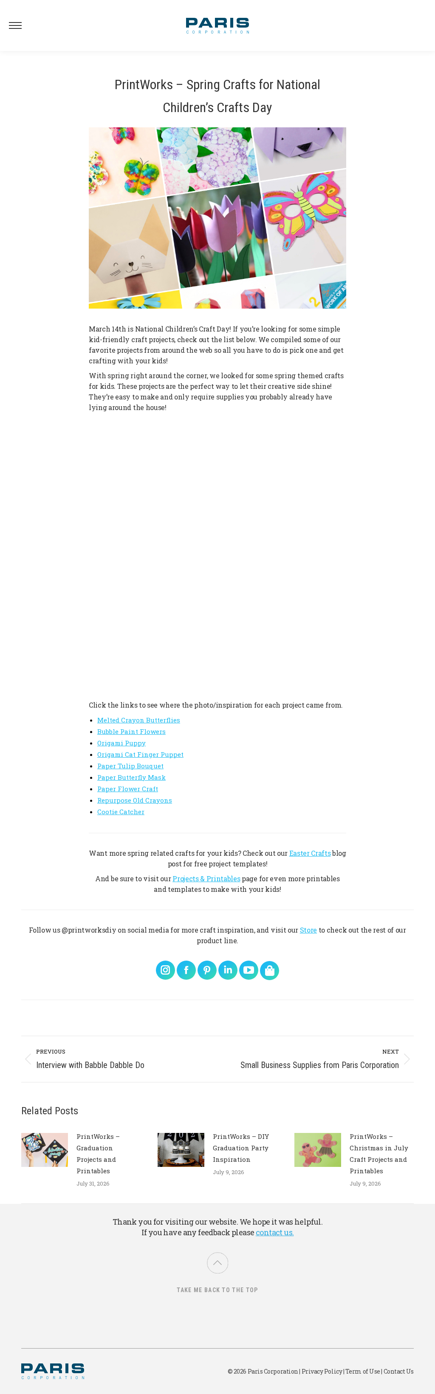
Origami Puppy (121, 743)
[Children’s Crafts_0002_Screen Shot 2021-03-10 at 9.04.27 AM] (304, 469)
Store (308, 929)
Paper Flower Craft (127, 788)
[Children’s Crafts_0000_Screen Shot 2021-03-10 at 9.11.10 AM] (131, 469)
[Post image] (44, 1150)
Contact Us (399, 1371)
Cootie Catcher (120, 811)
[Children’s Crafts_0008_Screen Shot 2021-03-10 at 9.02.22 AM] (217, 556)
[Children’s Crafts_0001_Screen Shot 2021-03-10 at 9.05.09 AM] (304, 556)
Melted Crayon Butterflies (138, 720)
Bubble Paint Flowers (131, 731)
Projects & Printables (206, 878)
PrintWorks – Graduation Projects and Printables (98, 1153)
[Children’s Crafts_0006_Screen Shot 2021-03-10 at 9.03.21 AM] (217, 642)
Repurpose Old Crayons (134, 800)
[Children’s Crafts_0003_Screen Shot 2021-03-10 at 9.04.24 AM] (131, 556)
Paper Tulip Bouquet (130, 766)
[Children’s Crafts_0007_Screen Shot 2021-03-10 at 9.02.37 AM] (131, 642)
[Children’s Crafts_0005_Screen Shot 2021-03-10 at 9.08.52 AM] (217, 469)
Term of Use (362, 1371)
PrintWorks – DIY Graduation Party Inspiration (241, 1148)
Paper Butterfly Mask (131, 777)
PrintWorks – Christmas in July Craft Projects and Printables (379, 1153)
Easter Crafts (310, 853)
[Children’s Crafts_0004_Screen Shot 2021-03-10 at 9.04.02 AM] (304, 642)
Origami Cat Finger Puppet (140, 754)
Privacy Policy (322, 1371)
